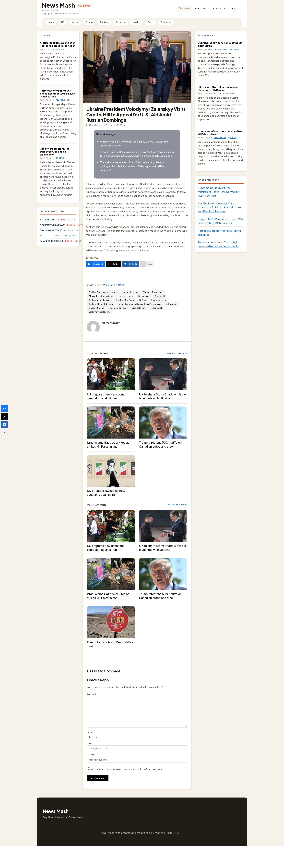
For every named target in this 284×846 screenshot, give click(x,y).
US (63, 22)
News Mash (58, 5)
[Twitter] (4, 416)
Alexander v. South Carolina (102, 296)
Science (120, 22)
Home (50, 22)
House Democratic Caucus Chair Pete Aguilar (139, 304)
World (75, 22)
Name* (90, 732)
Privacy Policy (219, 8)
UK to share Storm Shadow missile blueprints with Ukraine (163, 374)
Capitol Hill (159, 296)
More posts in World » (177, 504)
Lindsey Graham (97, 308)
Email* (90, 743)
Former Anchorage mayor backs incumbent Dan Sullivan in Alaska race (57, 93)
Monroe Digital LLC (167, 832)
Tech (150, 22)
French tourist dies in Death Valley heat (111, 622)
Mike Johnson (138, 308)
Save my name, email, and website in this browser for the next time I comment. (126, 769)
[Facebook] (4, 408)
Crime (89, 22)
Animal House (126, 296)
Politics (104, 22)
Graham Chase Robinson (101, 304)
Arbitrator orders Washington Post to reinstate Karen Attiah (57, 44)
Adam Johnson (130, 292)
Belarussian (144, 296)
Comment (91, 694)
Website (90, 754)
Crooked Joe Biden (125, 300)
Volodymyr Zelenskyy (99, 312)
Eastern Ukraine (158, 300)
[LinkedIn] (4, 424)
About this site (201, 8)
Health (136, 22)
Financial (166, 22)
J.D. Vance (171, 304)
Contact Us (235, 8)
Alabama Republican (153, 292)
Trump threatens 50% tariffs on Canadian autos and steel (163, 422)
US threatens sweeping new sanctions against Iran (111, 471)
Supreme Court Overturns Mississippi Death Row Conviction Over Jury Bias (218, 191)
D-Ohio (142, 300)
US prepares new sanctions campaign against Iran (111, 374)
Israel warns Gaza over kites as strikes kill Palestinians (111, 422)
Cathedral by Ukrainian (100, 300)
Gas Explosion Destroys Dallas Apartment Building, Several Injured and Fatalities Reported (220, 207)
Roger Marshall (157, 308)
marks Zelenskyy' (118, 308)
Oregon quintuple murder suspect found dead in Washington (55, 151)
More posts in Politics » (177, 353)
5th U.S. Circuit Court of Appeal (103, 292)
